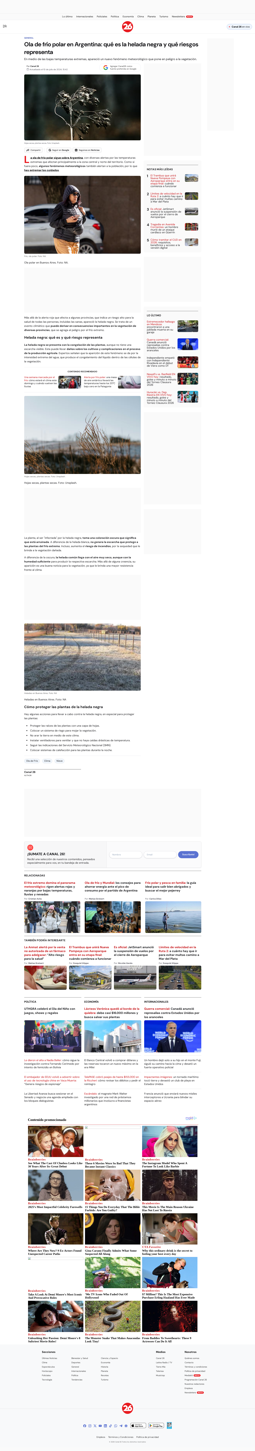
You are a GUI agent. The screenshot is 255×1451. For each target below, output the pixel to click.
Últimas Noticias (49, 1358)
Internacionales (156, 1002)
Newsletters (194, 1392)
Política (30, 1002)
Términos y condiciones (196, 1366)
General (29, 38)
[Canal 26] (127, 1409)
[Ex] (95, 1425)
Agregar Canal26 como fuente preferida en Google (123, 67)
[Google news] (126, 1425)
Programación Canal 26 (196, 1379)
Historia (104, 1366)
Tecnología (47, 1379)
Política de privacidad (195, 1371)
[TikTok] (110, 1425)
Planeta (104, 1371)
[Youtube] (100, 1425)
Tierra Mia (160, 1366)
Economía (91, 1002)
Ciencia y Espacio (109, 1358)
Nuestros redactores (194, 1384)
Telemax (160, 1371)
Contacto (189, 1362)
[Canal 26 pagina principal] (127, 31)
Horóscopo (47, 1371)
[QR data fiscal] (169, 1428)
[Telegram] (120, 1425)
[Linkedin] (105, 1425)
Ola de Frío (32, 760)
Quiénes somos (192, 1358)
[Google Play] (156, 1426)
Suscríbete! (188, 854)
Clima (47, 760)
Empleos (189, 1388)
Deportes (75, 1362)
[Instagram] (89, 1425)
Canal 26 (34, 66)
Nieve (60, 760)
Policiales (46, 1375)
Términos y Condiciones (120, 1437)
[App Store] (138, 1426)
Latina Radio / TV (164, 1362)
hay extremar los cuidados (41, 170)
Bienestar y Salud (79, 1358)
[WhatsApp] (115, 1425)
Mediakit (192, 1375)
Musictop (160, 1375)
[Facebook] (84, 1425)
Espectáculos (48, 1366)
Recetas (105, 1375)
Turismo (104, 1379)
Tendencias (76, 1379)
